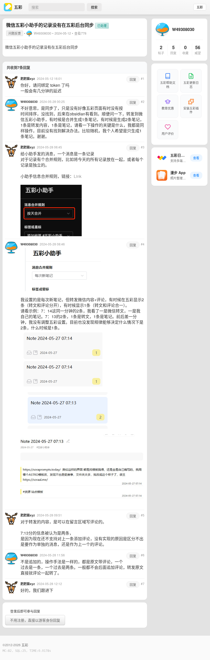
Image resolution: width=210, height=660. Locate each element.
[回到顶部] (199, 648)
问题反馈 (14, 33)
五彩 (200, 7)
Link (77, 176)
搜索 (94, 7)
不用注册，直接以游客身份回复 (35, 620)
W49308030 (42, 33)
